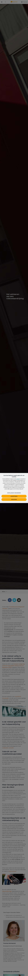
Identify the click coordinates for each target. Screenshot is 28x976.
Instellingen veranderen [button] (14, 492)
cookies (17, 478)
